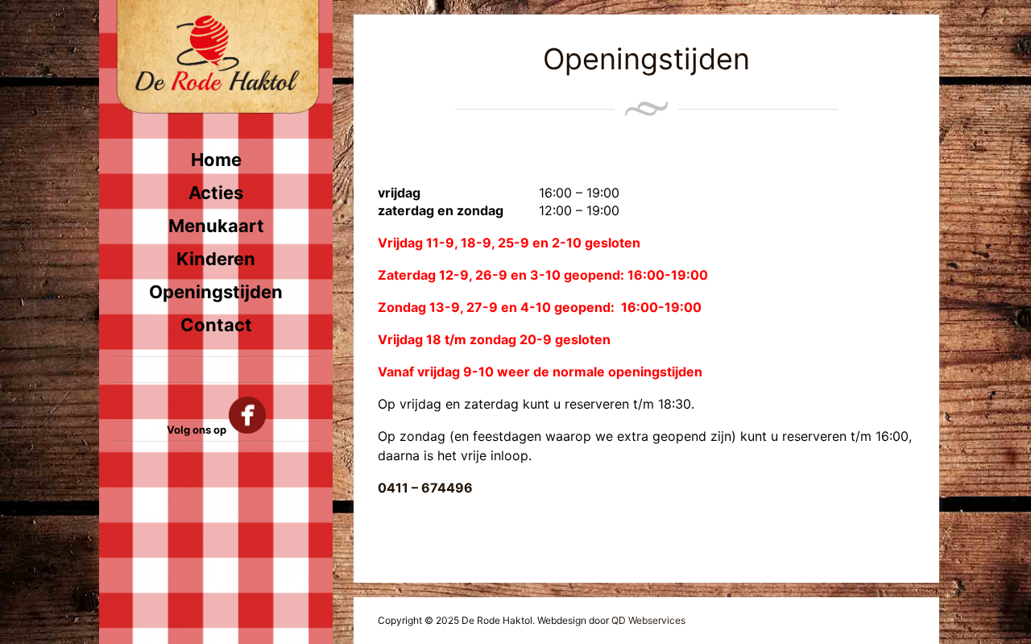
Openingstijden (216, 291)
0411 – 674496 (425, 488)
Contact (216, 324)
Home (216, 159)
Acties (215, 192)
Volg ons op (198, 429)
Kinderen (215, 258)
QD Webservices (648, 620)
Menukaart (216, 225)
